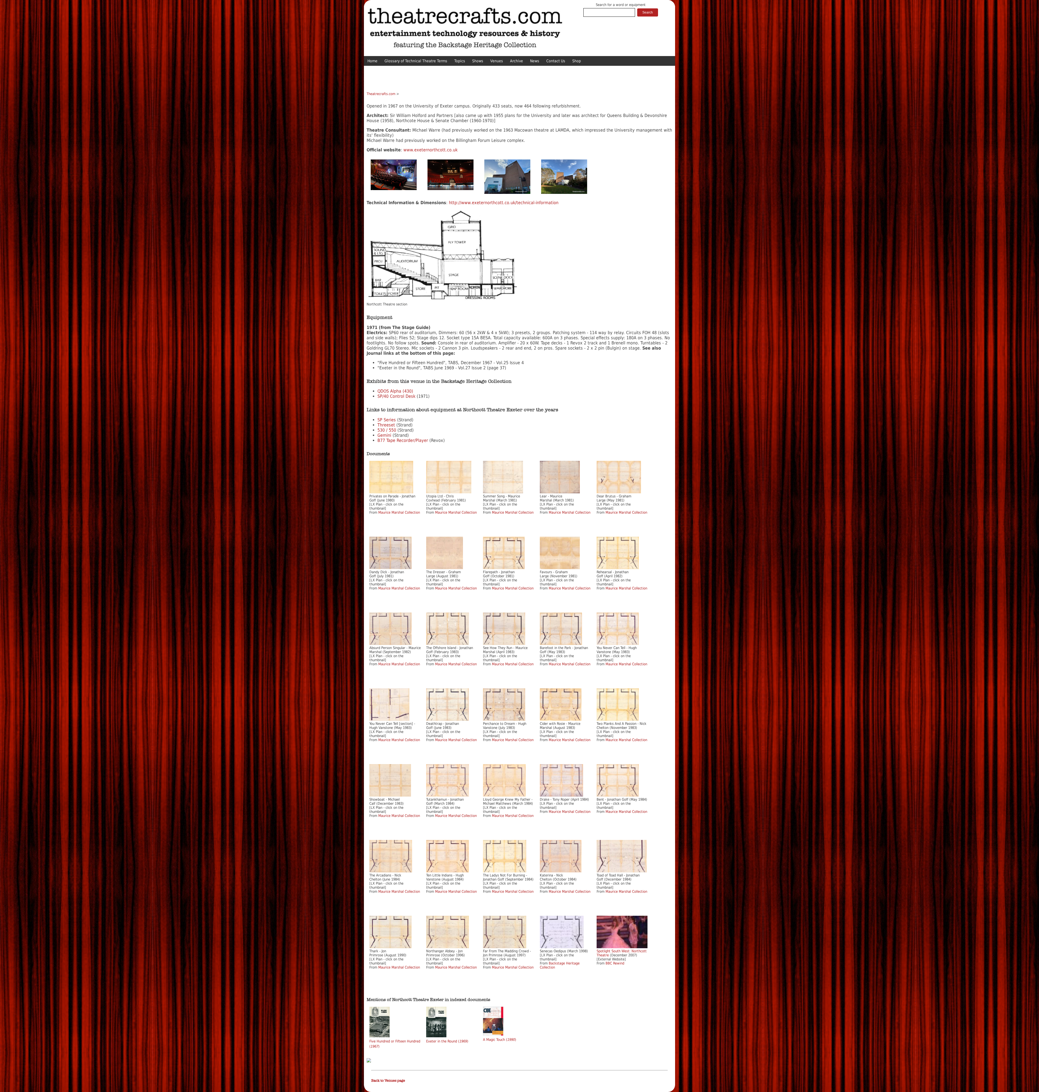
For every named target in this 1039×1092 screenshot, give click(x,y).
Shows (477, 61)
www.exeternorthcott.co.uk (430, 149)
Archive (516, 61)
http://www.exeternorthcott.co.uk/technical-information (503, 202)
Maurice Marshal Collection (399, 512)
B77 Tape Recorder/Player (402, 440)
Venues (496, 61)
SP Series (386, 419)
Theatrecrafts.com (381, 94)
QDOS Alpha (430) (395, 391)
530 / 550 (386, 430)
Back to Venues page (388, 1080)
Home (372, 61)
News (534, 61)
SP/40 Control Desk (396, 396)
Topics (459, 61)
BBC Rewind (615, 963)
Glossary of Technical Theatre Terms (415, 61)
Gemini (384, 435)
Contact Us (555, 61)
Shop (576, 61)
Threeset (386, 425)
